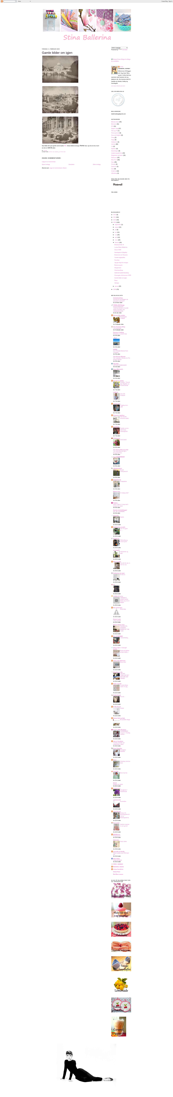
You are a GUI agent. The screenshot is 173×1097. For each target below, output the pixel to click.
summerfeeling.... (124, 637)
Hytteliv (122, 517)
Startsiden (71, 164)
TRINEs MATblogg (118, 305)
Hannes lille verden (119, 315)
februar (117, 242)
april (116, 237)
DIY (112, 126)
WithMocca (116, 834)
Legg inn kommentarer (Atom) (57, 168)
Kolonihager (114, 151)
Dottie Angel (117, 695)
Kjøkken (113, 148)
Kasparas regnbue (118, 415)
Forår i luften (123, 841)
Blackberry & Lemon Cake (120, 334)
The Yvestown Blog (119, 327)
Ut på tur (62, 151)
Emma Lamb (117, 619)
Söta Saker (116, 858)
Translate (124, 49)
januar (117, 286)
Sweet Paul (116, 871)
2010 (115, 220)
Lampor (122, 708)
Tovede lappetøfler (119, 257)
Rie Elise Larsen (118, 874)
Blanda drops (115, 122)
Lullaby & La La (118, 596)
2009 (115, 222)
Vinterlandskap (118, 270)
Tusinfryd (116, 426)
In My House (117, 706)
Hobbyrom (114, 142)
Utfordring (114, 173)
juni (116, 232)
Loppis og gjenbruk (116, 153)
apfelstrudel (117, 800)
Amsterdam (123, 801)
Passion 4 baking (118, 332)
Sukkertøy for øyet (119, 573)
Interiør (113, 144)
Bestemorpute (118, 265)
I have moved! (117, 620)
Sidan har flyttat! (117, 860)
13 (114, 584)
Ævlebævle (116, 438)
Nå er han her (123, 773)
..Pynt (115, 338)
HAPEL (115, 349)
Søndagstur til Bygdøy (120, 252)
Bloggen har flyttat (118, 784)
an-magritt (116, 550)
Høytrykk (116, 515)
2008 (115, 289)
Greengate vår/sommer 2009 (122, 275)
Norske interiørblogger (120, 510)
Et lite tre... (123, 574)
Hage (112, 139)
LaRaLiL (115, 392)
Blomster (113, 124)
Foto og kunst (53, 151)
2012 (115, 214)
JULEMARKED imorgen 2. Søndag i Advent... (125, 733)
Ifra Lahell (116, 823)
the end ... (122, 696)
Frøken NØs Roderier (119, 729)
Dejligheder (116, 788)
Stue (112, 168)
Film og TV (114, 130)
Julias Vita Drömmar (119, 660)
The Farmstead (117, 328)
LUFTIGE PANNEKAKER (120, 365)
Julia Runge (117, 811)
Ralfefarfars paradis (119, 527)
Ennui (115, 783)
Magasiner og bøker (117, 155)
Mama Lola (116, 491)
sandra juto (116, 403)
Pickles (115, 503)
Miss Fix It (114, 160)
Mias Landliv (117, 561)
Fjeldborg (116, 538)
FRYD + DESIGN (118, 864)
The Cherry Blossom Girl (120, 449)
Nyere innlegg (46, 164)
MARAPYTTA (117, 480)
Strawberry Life (117, 672)
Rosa (115, 280)
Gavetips (116, 260)
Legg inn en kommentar (49, 161)
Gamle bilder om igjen (57, 52)
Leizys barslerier (118, 869)
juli (116, 229)
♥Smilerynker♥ (117, 468)
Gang (112, 137)
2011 (114, 217)
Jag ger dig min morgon (121, 262)
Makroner (114, 157)
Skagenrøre (117, 267)
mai (116, 234)
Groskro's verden (118, 380)
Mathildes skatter (118, 866)
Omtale (113, 164)
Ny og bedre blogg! (125, 719)
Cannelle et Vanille (119, 851)
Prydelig (115, 771)
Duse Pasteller (117, 748)
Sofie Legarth (117, 683)
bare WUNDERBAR (119, 457)
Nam (112, 162)
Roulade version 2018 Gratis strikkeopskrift (124, 430)
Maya (114, 760)
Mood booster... (117, 836)
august (117, 227)
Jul (112, 146)
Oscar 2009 (117, 249)
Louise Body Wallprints (120, 247)
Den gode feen (117, 607)
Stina (121, 66)
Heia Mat (115, 363)
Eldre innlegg (96, 164)
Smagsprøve (123, 481)
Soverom (113, 166)
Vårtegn (116, 283)
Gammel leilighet (116, 135)
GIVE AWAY (123, 439)
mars (116, 240)
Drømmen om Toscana (120, 255)
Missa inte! (123, 662)
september (118, 224)
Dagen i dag (114, 128)
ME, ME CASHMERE (119, 511)
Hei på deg (123, 609)
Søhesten (116, 840)
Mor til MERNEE (118, 636)
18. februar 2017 (124, 493)
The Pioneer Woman (119, 356)
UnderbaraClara (118, 298)
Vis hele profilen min (118, 86)
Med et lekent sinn (119, 624)
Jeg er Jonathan (118, 741)
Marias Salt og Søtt (119, 718)
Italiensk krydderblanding (121, 272)
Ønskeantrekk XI (119, 244)
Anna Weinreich (118, 369)
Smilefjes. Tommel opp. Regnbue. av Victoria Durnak (125, 384)
